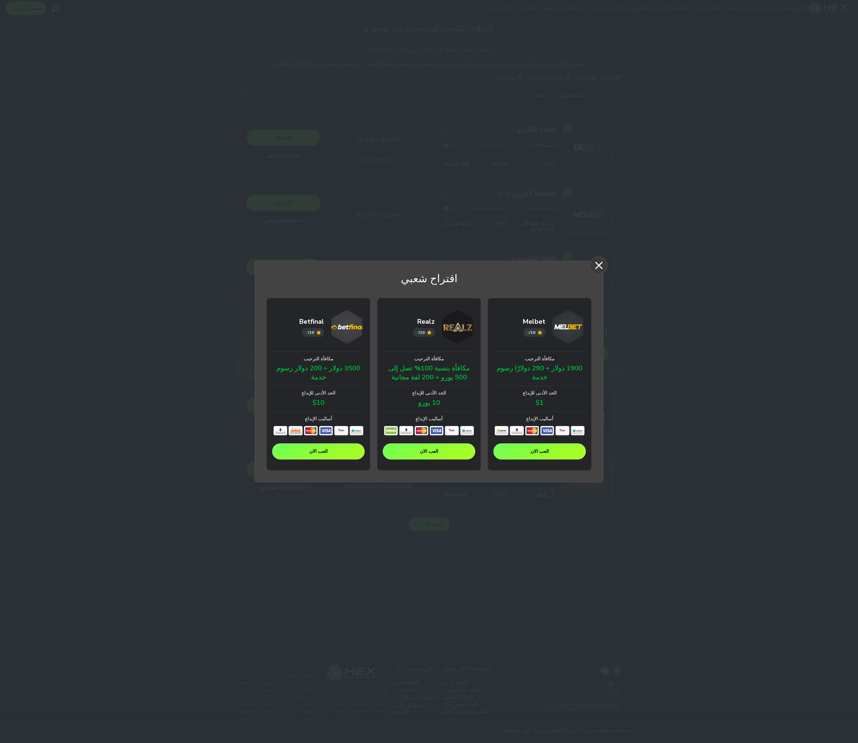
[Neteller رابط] (391, 430)
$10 (318, 402)
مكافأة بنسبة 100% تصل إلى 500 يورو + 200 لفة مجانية (429, 373)
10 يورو (429, 402)
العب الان (540, 451)
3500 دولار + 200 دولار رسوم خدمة (318, 373)
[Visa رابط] (547, 430)
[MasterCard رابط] (532, 430)
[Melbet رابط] (568, 328)
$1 (540, 402)
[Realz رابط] (457, 328)
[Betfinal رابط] (347, 328)
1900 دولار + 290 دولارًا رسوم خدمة (540, 373)
